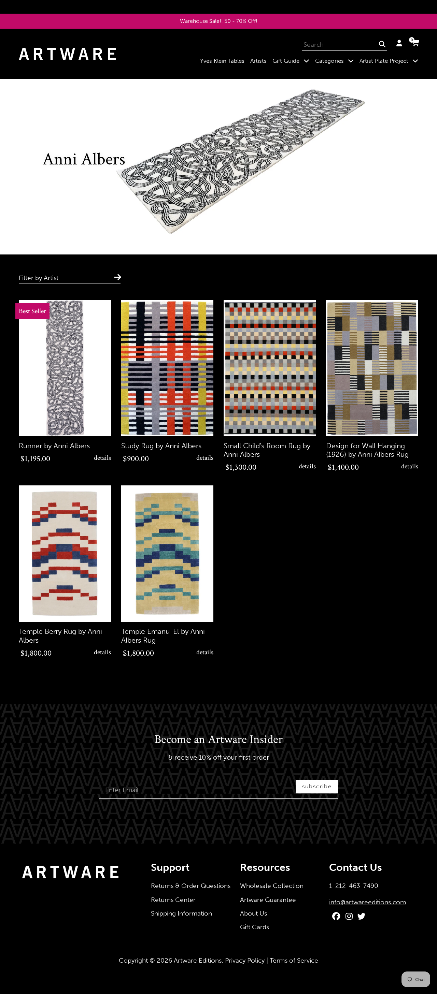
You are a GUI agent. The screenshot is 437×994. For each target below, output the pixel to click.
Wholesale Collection (272, 886)
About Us (253, 913)
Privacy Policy (245, 960)
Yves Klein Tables (222, 60)
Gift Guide (292, 60)
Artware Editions (198, 960)
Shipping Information (181, 913)
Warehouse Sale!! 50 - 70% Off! (218, 21)
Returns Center (173, 900)
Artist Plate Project (390, 60)
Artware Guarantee (268, 900)
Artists (258, 60)
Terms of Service (294, 960)
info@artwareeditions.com (367, 902)
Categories (335, 60)
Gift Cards (254, 927)
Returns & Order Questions (190, 886)
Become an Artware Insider (218, 740)
